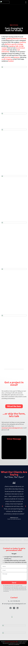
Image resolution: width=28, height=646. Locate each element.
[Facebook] (11, 608)
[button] (2, 506)
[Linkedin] (18, 608)
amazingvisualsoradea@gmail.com (12, 428)
